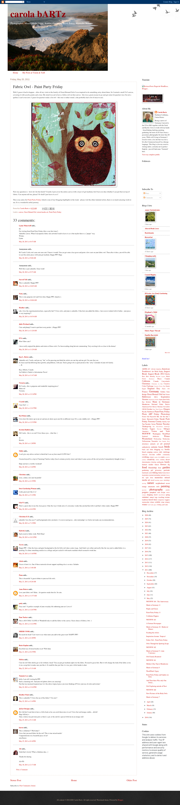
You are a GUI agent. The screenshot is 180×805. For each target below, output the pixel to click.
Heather (22, 307)
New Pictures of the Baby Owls (156, 693)
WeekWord (166, 434)
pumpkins (153, 492)
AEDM (144, 369)
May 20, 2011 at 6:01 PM (27, 509)
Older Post (132, 780)
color (159, 454)
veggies (167, 499)
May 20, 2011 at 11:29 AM (28, 349)
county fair (157, 457)
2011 (146, 570)
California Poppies (152, 616)
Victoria (22, 383)
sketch (156, 495)
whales (152, 502)
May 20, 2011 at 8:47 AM (27, 241)
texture (167, 497)
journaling (157, 475)
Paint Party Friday (34, 200)
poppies (145, 492)
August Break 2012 (156, 373)
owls (157, 486)
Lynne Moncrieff (25, 225)
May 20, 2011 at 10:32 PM (27, 537)
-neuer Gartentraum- (152, 210)
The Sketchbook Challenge (161, 426)
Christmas (146, 383)
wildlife (157, 502)
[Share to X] (48, 208)
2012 (146, 566)
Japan (160, 399)
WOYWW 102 (151, 647)
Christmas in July (157, 384)
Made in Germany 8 (153, 667)
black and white (147, 449)
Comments (149, 197)
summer (145, 497)
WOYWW (146, 433)
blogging (157, 449)
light (147, 478)
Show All (167, 352)
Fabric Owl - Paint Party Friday (156, 640)
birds (167, 446)
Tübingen (167, 429)
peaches (144, 490)
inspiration (145, 475)
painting (165, 486)
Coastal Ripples (150, 274)
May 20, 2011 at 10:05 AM (28, 286)
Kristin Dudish (24, 429)
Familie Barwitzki (151, 335)
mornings (167, 480)
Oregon (167, 409)
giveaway (158, 470)
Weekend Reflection (150, 436)
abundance (145, 444)
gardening (145, 470)
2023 (146, 526)
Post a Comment (22, 769)
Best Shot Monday (148, 376)
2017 (146, 548)
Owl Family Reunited (153, 656)
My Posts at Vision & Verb (33, 72)
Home (15, 72)
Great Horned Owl (30, 212)
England (151, 388)
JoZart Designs (24, 708)
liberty (168, 475)
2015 (146, 555)
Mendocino (146, 404)
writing (159, 505)
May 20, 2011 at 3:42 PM (27, 467)
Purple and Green (152, 609)
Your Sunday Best (164, 441)
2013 (146, 562)
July (148, 591)
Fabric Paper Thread (152, 330)
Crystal (21, 401)
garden (166, 467)
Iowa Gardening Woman (27, 488)
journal (151, 475)
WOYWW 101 (151, 660)
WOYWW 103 (151, 619)
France (145, 391)
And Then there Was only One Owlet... (156, 681)
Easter (168, 386)
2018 (146, 544)
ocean (168, 483)
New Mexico (153, 407)
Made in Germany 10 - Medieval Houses (157, 628)
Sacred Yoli (23, 279)
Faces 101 (166, 389)
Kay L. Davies (24, 357)
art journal (165, 443)
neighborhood (160, 483)
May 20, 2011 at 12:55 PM (27, 422)
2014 (146, 559)
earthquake (160, 462)
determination (146, 462)
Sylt (168, 422)
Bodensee (151, 379)
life (143, 478)
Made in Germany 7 (153, 697)
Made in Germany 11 (153, 605)
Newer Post (15, 780)
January (149, 712)
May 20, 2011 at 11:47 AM (28, 375)
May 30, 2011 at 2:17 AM (27, 764)
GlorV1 (21, 502)
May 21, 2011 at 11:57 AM (28, 595)
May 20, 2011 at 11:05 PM (27, 553)
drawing (153, 462)
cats (160, 451)
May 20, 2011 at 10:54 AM (28, 316)
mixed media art (42, 212)
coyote (162, 457)
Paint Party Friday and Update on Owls (157, 676)
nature (150, 483)
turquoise (161, 500)
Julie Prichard (24, 324)
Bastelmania (149, 233)
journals (163, 475)
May (148, 598)
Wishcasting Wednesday (162, 439)
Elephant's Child (151, 312)
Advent (153, 369)
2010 (146, 717)
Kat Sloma (22, 415)
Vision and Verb (160, 431)
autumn (154, 446)
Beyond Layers (160, 376)
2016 (146, 551)
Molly (21, 451)
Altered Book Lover (152, 228)
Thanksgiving (146, 426)
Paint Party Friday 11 (153, 612)
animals (152, 444)
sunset (152, 497)
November (166, 407)
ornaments (151, 486)
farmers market (147, 464)
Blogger (120, 800)
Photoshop (165, 414)
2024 (146, 522)
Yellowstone (146, 441)
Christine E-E (24, 516)
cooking (145, 456)
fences (157, 464)
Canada (156, 381)
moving (144, 483)
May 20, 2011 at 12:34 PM (27, 394)
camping (149, 452)
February (150, 709)
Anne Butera (23, 589)
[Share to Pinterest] (53, 208)
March (149, 705)
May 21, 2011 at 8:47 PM (27, 652)
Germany (154, 391)
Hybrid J (22, 530)
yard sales (165, 505)
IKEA (156, 397)
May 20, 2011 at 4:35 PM (27, 481)
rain (158, 492)
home (160, 472)
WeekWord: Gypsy (152, 671)
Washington (156, 434)
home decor (166, 473)
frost (159, 467)
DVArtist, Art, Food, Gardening (156, 293)
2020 (146, 537)
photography (156, 489)
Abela (21, 561)
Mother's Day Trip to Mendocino (157, 664)
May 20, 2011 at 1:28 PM (27, 443)
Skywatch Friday (153, 419)
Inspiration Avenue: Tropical (156, 636)
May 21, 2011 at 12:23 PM (27, 624)
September (150, 584)
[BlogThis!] (46, 208)
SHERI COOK (24, 631)
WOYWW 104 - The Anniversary (157, 601)
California (146, 381)
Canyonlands (166, 381)
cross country (160, 460)
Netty (21, 293)
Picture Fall (145, 417)
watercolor (145, 502)
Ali (20, 749)
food (144, 467)
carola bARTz (38, 13)
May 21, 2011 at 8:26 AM (27, 581)
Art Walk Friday (157, 371)
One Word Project (158, 409)
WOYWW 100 (151, 690)
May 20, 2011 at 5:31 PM (27, 495)
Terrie (21, 544)
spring (168, 494)
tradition (145, 499)
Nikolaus (160, 407)
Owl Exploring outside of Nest (156, 686)
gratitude (167, 470)
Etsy (158, 388)
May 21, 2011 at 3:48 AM (27, 567)
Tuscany (159, 429)
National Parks (157, 404)
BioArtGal (148, 237)
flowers (163, 464)
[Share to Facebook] (51, 208)
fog (169, 464)
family (167, 462)
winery (167, 502)
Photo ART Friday (150, 414)
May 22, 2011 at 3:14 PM (27, 701)
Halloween (146, 396)
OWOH (144, 409)
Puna (21, 575)
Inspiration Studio (154, 399)
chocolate (152, 454)
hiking (155, 472)
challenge (166, 452)
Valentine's (145, 431)
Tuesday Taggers (148, 429)
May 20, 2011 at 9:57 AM (27, 272)
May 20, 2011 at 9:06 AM (27, 258)
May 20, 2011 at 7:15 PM (27, 523)
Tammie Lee (23, 676)
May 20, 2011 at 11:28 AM (28, 330)
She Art (159, 416)
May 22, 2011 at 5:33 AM (27, 668)
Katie (164, 399)
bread (144, 452)
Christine (22, 474)
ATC (148, 369)
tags (156, 497)
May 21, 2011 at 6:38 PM (27, 638)
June (148, 595)
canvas (21, 212)
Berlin (167, 374)
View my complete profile (151, 154)
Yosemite (154, 441)
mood (152, 480)
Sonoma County (155, 421)
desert (168, 459)
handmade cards (147, 473)
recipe (163, 492)
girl (152, 470)
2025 (146, 519)
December (150, 573)
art (158, 444)
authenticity (146, 447)
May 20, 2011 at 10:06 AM (28, 300)
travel (151, 499)
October (149, 409)
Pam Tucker (23, 617)
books (167, 449)
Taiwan (153, 424)
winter (144, 504)
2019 (146, 540)
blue (162, 449)
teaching (161, 497)
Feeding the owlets (152, 632)
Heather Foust (24, 694)
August (149, 587)
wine (162, 502)
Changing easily (150, 256)
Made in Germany (161, 401)
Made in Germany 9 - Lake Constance (155, 652)
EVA (20, 338)
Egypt (144, 389)
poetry (168, 490)
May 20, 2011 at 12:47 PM (27, 408)
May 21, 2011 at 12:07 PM (27, 609)
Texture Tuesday (163, 424)
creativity (151, 459)
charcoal (144, 454)
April (149, 702)
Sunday (164, 422)
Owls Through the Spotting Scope (157, 643)
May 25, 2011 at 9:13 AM (27, 720)
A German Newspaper (153, 623)
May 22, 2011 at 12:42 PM (27, 687)
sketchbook (162, 495)
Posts (147, 193)
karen (21, 727)
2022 (146, 530)
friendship (152, 467)
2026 (146, 515)
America (158, 369)
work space (153, 505)
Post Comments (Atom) (27, 785)
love (151, 477)
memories (159, 477)
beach (160, 446)
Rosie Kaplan (24, 645)
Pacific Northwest (148, 411)
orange (144, 486)
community (166, 454)
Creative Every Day (159, 386)
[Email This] (43, 208)
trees (155, 499)
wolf (149, 505)
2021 (146, 533)
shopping (150, 494)
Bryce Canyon (163, 378)
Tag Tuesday (146, 424)
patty (21, 603)
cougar (151, 457)
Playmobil (153, 417)
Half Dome (166, 394)
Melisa (21, 659)
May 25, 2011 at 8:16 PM (27, 741)
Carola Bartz (162, 112)
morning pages (159, 480)
